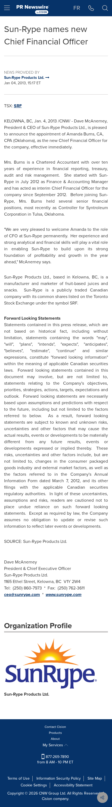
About (55, 738)
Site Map (95, 778)
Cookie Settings (34, 785)
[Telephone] (91, 8)
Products (55, 732)
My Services (53, 745)
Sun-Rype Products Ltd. (26, 694)
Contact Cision (55, 726)
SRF (18, 106)
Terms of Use (18, 778)
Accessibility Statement (73, 785)
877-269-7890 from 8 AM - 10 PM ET (55, 759)
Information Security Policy (58, 778)
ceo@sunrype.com (22, 594)
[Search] (105, 8)
